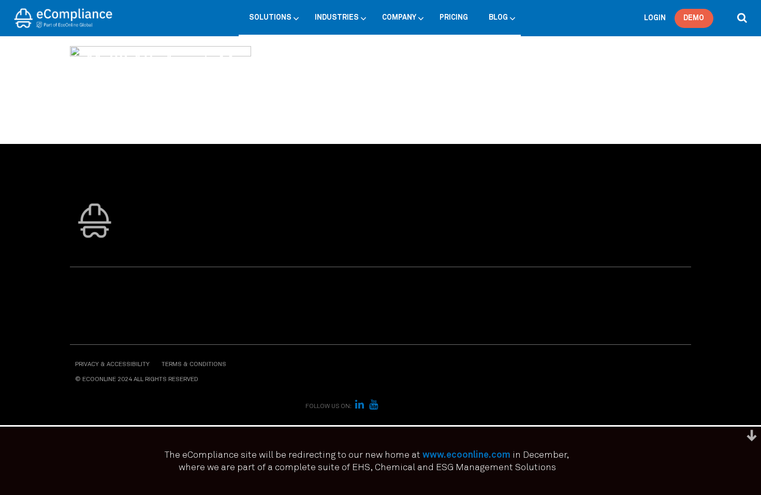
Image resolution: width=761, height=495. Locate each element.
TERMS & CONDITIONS (194, 364)
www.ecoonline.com (466, 455)
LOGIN (655, 18)
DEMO (693, 18)
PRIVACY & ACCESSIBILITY (112, 364)
